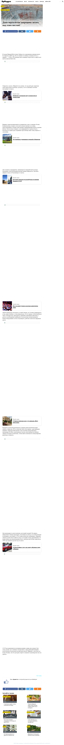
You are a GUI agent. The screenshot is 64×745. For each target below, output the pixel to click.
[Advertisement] (25, 43)
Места (25, 1)
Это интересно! (19, 1)
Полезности (31, 1)
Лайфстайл (47, 1)
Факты (36, 1)
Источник (39, 675)
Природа (42, 1)
